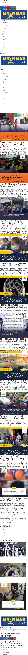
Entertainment (5, 25)
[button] (14, 35)
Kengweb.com (10, 647)
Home (4, 20)
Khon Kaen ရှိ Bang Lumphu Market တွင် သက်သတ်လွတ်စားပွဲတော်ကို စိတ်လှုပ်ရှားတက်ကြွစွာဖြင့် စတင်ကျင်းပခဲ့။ (13, 383)
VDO (4, 31)
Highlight (5, 22)
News (4, 23)
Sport (4, 30)
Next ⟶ (14, 514)
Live (3, 33)
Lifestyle (4, 26)
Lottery (4, 28)
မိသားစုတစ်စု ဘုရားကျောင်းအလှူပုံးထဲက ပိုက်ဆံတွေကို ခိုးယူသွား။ (13, 144)
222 (24, 512)
